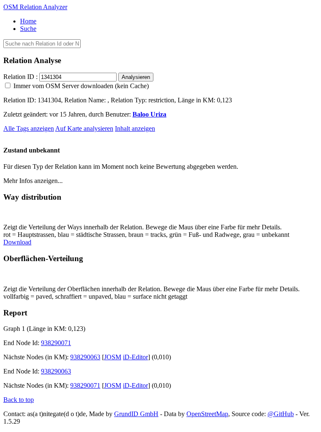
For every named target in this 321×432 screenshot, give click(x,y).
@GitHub (281, 413)
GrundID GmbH (136, 413)
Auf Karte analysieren (84, 128)
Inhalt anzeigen (135, 128)
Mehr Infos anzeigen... (33, 180)
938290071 (56, 342)
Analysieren (136, 77)
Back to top (18, 399)
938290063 (85, 357)
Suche (28, 28)
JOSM (112, 357)
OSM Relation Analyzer (35, 6)
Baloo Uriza (149, 114)
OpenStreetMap (207, 413)
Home (28, 21)
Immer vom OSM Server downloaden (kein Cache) (80, 85)
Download (17, 242)
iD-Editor (135, 357)
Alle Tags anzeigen (28, 128)
